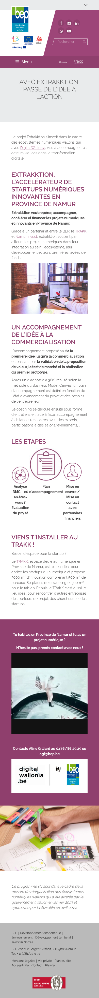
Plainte (50, 965)
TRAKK (81, 231)
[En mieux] (26, 42)
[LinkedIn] (76, 22)
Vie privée (45, 961)
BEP (14, 933)
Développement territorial (53, 937)
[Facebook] (61, 22)
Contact (36, 965)
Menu (27, 62)
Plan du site (63, 961)
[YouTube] (68, 30)
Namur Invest (26, 237)
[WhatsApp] (61, 30)
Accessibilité (20, 965)
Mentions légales (23, 961)
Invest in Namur (22, 942)
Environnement (21, 937)
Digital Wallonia (32, 148)
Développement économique (40, 933)
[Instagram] (68, 22)
